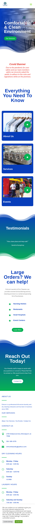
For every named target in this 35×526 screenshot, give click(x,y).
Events (7, 201)
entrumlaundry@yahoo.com (16, 447)
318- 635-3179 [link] (11, 441)
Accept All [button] (18, 521)
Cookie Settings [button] (8, 521)
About (3, 421)
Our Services (10, 38)
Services (8, 169)
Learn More (17, 330)
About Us (8, 136)
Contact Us (17, 381)
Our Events (19, 421)
